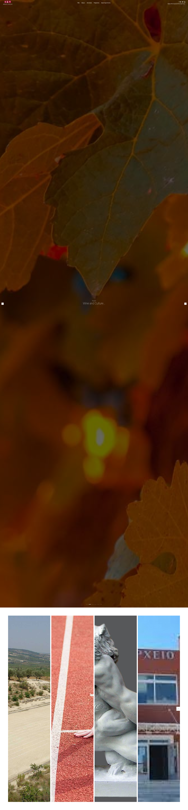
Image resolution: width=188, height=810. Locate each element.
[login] (184, 1)
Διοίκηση (89, 3)
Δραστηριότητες (106, 3)
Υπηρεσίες (96, 3)
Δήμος (83, 3)
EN (179, 1)
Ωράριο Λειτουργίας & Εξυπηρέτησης (176, 3)
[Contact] (182, 1)
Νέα (78, 3)
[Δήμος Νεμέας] (7, 3)
